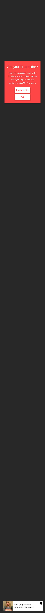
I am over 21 (22, 90)
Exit (22, 97)
